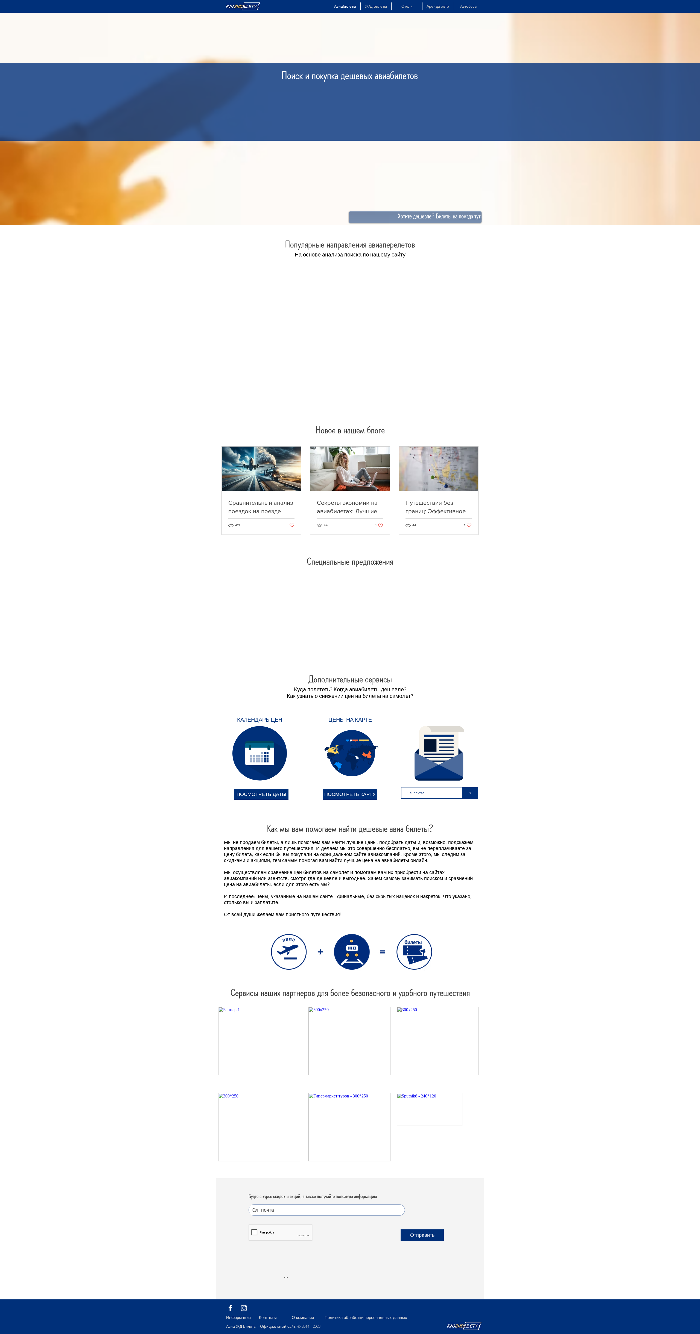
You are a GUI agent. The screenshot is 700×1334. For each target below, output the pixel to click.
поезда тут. (470, 216)
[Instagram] (244, 1308)
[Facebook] (230, 1308)
